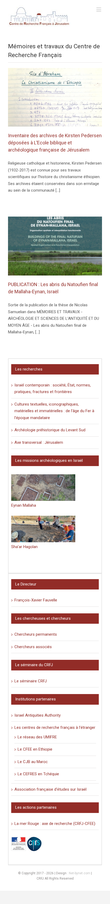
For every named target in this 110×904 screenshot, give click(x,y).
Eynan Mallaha (23, 505)
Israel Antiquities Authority (37, 715)
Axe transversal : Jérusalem (38, 442)
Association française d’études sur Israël (50, 789)
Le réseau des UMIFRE (37, 737)
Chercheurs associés (33, 646)
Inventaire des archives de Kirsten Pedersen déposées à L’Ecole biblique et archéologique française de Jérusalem (55, 143)
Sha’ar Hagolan (24, 546)
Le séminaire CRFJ (30, 681)
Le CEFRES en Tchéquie (38, 774)
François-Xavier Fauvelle (35, 600)
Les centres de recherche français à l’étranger (54, 727)
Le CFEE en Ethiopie (35, 749)
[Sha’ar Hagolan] (43, 529)
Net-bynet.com (79, 873)
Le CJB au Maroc (33, 761)
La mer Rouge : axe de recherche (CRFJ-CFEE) (54, 823)
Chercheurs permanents (35, 634)
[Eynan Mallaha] (43, 487)
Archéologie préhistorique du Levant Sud (49, 430)
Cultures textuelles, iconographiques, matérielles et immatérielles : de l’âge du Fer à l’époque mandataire (54, 411)
